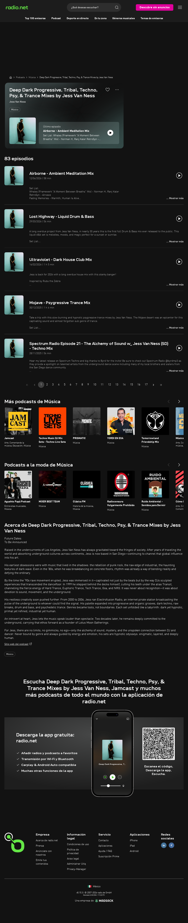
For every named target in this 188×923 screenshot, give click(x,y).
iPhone (134, 840)
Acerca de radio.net (47, 840)
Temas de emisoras (152, 18)
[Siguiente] (179, 400)
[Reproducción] (110, 133)
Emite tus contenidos (42, 862)
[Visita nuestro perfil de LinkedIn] (163, 845)
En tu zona (100, 18)
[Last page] (161, 385)
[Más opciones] (117, 89)
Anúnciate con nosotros (44, 853)
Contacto (103, 840)
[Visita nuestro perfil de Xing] (171, 845)
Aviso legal (73, 858)
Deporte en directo (78, 18)
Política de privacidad (73, 851)
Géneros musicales (123, 18)
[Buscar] (117, 7)
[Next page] (153, 385)
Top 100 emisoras (35, 18)
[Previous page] (34, 385)
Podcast (56, 18)
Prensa (40, 846)
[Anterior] (168, 400)
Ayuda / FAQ (105, 851)
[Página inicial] (10, 77)
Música (14, 110)
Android (134, 851)
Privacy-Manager (76, 869)
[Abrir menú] (180, 7)
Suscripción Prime (108, 856)
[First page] (27, 385)
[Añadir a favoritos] (108, 89)
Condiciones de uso (78, 844)
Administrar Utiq (76, 864)
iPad (132, 846)
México (96, 886)
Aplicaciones (105, 846)
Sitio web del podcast (16, 644)
